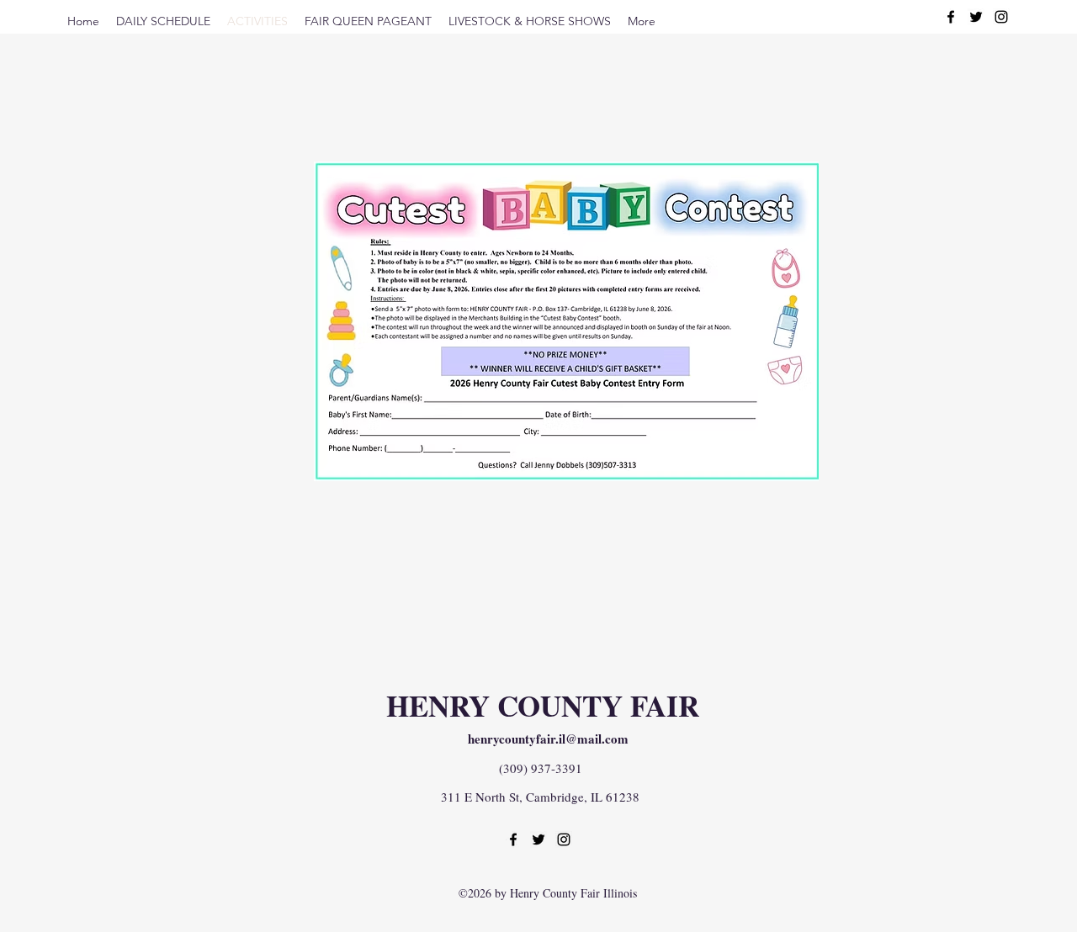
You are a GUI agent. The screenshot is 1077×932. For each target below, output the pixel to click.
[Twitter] (976, 16)
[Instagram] (1001, 16)
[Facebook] (950, 16)
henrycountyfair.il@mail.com (548, 738)
